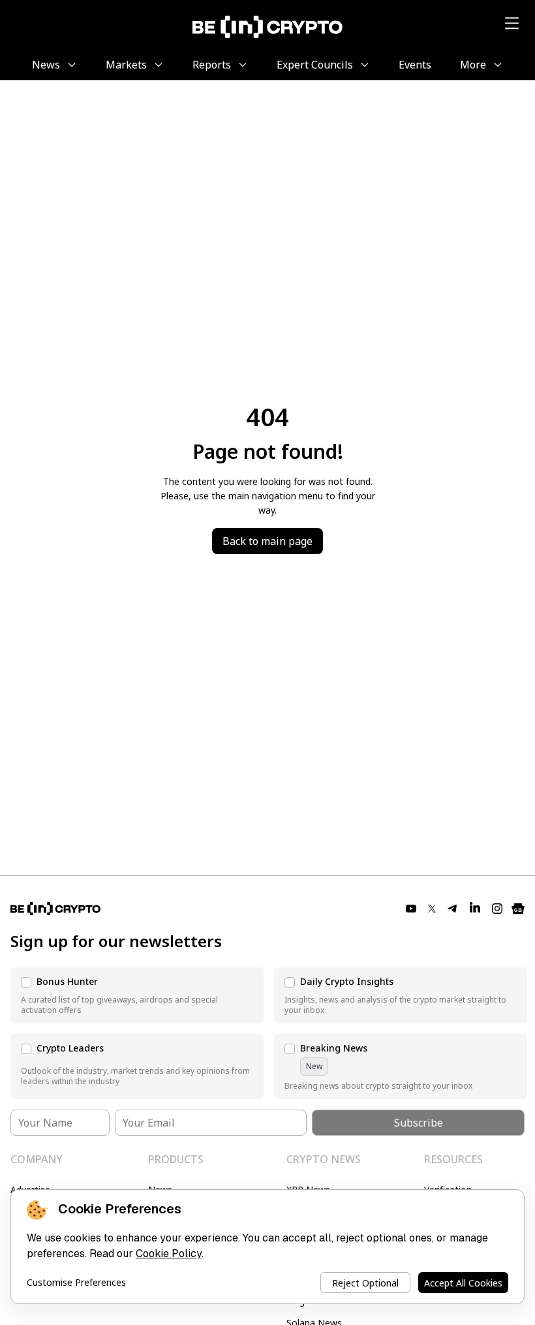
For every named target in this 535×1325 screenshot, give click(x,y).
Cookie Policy (169, 1253)
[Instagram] (497, 908)
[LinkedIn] (475, 908)
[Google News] (518, 908)
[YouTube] (411, 908)
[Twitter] (431, 908)
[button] (137, 995)
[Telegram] (452, 908)
